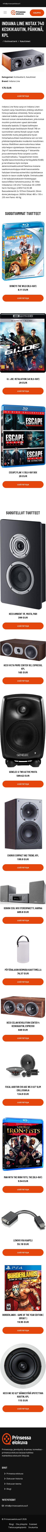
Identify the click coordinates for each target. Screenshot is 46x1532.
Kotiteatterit (11, 41)
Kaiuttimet (25, 41)
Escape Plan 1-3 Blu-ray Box (23, 472)
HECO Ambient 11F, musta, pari (23, 613)
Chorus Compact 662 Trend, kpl (23, 855)
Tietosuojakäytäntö (17, 1527)
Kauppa (37, 12)
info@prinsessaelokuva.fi (11, 4)
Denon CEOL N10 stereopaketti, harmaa (23, 908)
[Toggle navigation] (5, 12)
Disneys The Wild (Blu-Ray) (23, 285)
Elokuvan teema (14, 1483)
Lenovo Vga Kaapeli (23, 1240)
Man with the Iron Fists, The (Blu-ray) (23, 1177)
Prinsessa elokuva (15, 1473)
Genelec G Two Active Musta (23, 771)
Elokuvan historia (15, 1478)
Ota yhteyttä (21, 1524)
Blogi (9, 1489)
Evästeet (33, 1524)
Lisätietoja (23, 96)
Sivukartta (33, 1527)
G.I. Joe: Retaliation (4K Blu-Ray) (23, 378)
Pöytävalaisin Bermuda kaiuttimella (23, 969)
